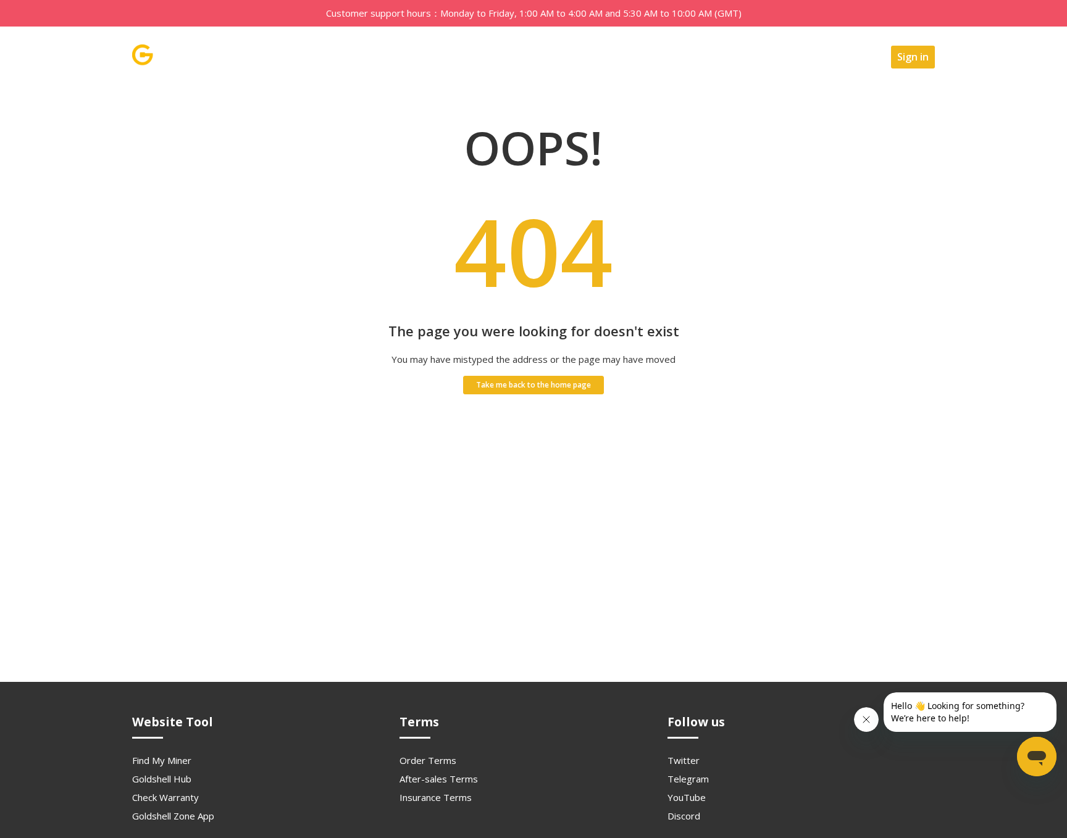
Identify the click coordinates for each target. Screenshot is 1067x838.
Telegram (688, 779)
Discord (683, 816)
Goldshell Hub (161, 779)
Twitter (683, 760)
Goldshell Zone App (173, 816)
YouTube (686, 797)
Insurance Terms (436, 797)
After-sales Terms (439, 779)
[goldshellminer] (176, 62)
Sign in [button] (913, 57)
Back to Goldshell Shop (667, 57)
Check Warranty (165, 797)
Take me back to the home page (533, 385)
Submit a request (842, 57)
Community (762, 57)
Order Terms (428, 760)
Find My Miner (161, 760)
